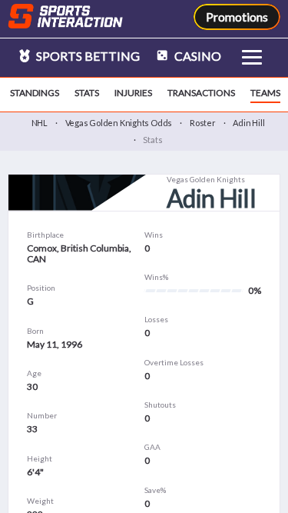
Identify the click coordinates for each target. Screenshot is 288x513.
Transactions (201, 92)
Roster (203, 123)
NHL (39, 123)
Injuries (133, 92)
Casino (196, 55)
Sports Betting (87, 55)
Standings (34, 92)
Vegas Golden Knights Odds (119, 123)
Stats (86, 92)
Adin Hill (248, 123)
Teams (265, 92)
